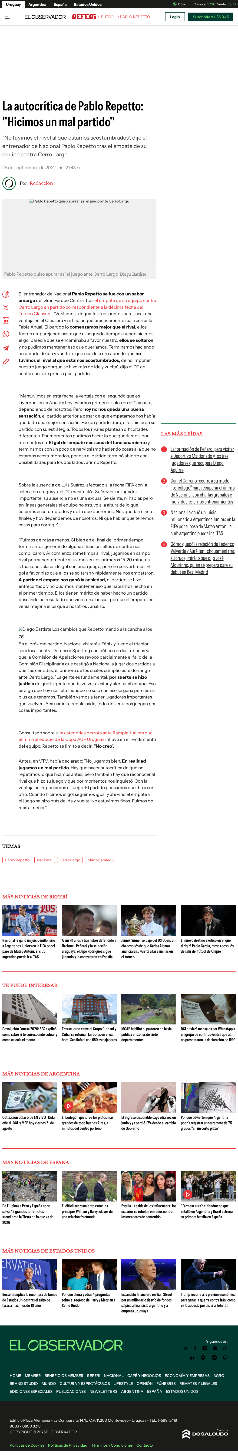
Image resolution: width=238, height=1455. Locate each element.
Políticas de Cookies (27, 1445)
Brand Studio (24, 1383)
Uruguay (13, 4)
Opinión (145, 1383)
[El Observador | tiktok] (225, 1348)
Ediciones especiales (31, 1391)
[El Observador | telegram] (214, 1357)
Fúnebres (166, 1383)
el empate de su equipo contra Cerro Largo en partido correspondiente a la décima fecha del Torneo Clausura (87, 307)
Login (175, 16)
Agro (218, 1375)
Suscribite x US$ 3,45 (211, 16)
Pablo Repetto (17, 860)
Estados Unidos (88, 4)
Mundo (49, 1383)
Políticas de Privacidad (67, 1445)
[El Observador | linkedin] (192, 1357)
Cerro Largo (70, 860)
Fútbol (108, 17)
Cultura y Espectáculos (85, 1383)
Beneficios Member (64, 1375)
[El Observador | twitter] (186, 1348)
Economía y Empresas (187, 1375)
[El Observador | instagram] (204, 1348)
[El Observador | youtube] (215, 1348)
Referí (93, 1375)
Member (33, 1375)
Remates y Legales (198, 1383)
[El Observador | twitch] (225, 1357)
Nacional (44, 860)
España (60, 4)
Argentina (37, 4)
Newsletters (103, 1391)
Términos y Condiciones (112, 1445)
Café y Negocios (144, 1375)
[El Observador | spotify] (203, 1357)
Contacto (144, 1445)
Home (15, 1375)
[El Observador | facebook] (195, 1348)
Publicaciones (71, 1391)
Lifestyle (123, 1383)
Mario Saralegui (101, 860)
